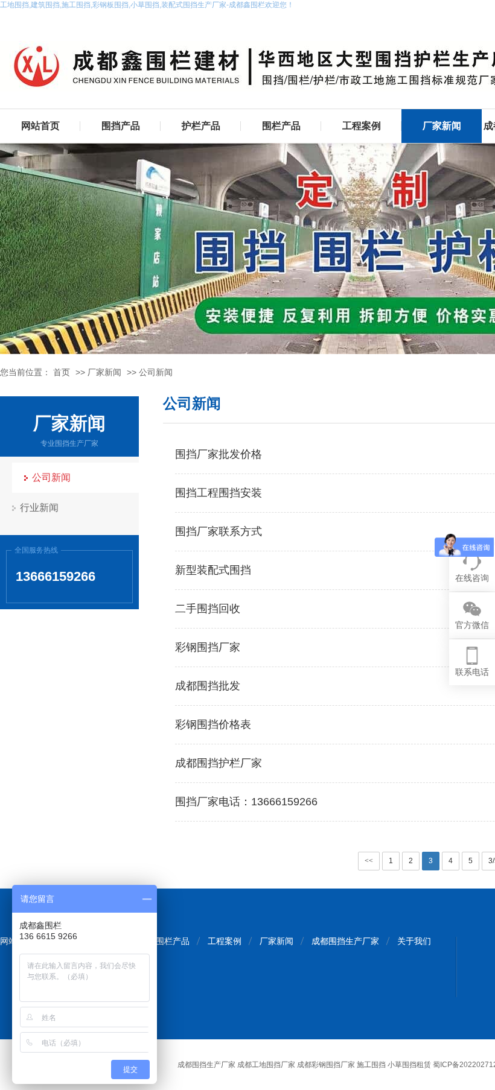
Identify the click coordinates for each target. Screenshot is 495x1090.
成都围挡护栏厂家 (218, 763)
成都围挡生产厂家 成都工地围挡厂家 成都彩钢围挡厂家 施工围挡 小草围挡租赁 (304, 1064)
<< (369, 861)
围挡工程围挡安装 (218, 493)
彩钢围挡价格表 (213, 724)
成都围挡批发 (207, 686)
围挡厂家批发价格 (218, 454)
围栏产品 (281, 126)
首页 (61, 372)
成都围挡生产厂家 (345, 941)
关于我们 (414, 941)
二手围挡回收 (207, 609)
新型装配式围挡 (213, 570)
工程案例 (361, 126)
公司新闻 (156, 372)
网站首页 (40, 126)
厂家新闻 (442, 126)
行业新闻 (39, 507)
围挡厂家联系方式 (218, 531)
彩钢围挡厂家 (207, 647)
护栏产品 (201, 126)
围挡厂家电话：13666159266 (246, 802)
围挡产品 (120, 126)
